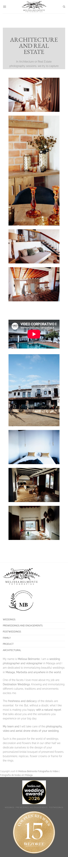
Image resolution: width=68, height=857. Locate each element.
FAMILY (7, 638)
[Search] (64, 6)
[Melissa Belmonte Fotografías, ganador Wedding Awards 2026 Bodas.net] (34, 792)
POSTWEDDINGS (12, 631)
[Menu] (4, 7)
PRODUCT (8, 644)
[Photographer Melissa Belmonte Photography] (34, 832)
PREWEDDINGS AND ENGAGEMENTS (22, 625)
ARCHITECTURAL (12, 650)
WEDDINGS (9, 619)
